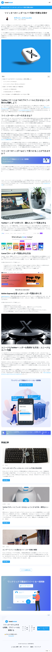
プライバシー (26, 646)
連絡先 (31, 646)
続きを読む (5, 480)
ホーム (3, 7)
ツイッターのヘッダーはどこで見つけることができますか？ (15, 84)
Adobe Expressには (5, 296)
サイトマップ (38, 646)
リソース (7, 7)
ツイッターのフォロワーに (25, 110)
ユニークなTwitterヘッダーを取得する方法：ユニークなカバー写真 (16, 94)
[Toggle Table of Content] (48, 77)
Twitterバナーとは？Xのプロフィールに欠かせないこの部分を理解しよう (17, 79)
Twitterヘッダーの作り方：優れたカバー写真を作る (13, 86)
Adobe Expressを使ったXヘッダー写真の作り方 (12, 91)
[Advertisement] (26, 176)
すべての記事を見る (26, 570)
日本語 (47, 650)
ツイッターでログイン (7, 161)
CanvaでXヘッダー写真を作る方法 (10, 89)
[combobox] (48, 651)
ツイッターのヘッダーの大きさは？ (11, 81)
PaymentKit (11, 636)
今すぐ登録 (44, 432)
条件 (21, 646)
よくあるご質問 (14, 646)
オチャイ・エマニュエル (23, 18)
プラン (25, 628)
